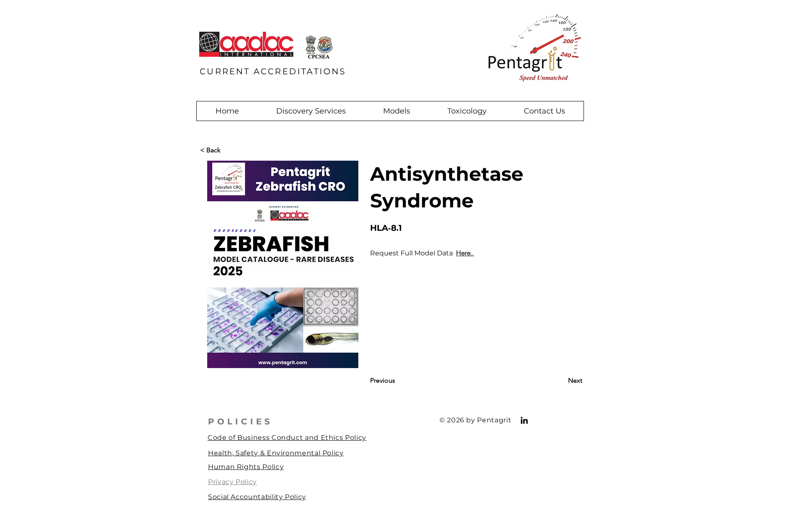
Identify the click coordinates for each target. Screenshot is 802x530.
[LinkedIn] (524, 420)
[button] (310, 111)
